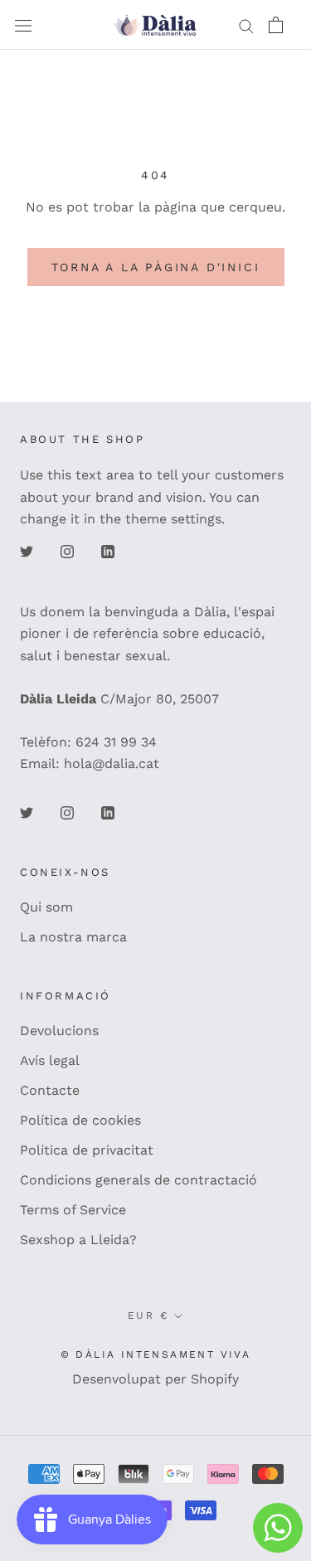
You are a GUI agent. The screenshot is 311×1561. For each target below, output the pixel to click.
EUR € (148, 1315)
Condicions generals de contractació (138, 1180)
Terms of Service (73, 1210)
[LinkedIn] (107, 551)
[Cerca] (246, 24)
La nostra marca (73, 937)
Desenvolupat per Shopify (155, 1379)
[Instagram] (67, 551)
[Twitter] (26, 551)
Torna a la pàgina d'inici (155, 267)
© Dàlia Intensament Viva (156, 1354)
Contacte (50, 1090)
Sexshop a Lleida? (78, 1239)
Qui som (46, 907)
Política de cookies (80, 1120)
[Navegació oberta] (23, 25)
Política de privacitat (86, 1150)
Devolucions (59, 1030)
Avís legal (50, 1060)
